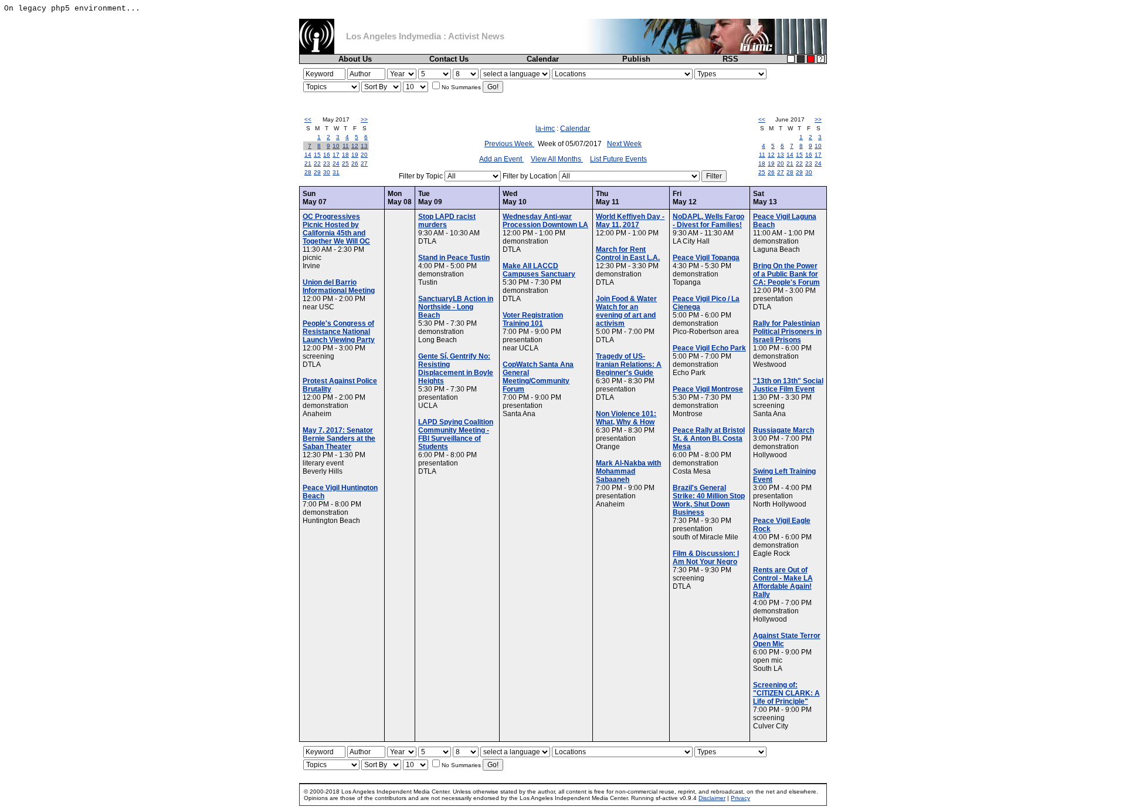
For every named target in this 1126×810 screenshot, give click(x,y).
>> (364, 119)
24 (336, 163)
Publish (636, 59)
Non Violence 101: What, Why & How (626, 418)
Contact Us (449, 59)
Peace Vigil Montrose (708, 389)
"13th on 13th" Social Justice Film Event (788, 385)
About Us (355, 59)
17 (336, 154)
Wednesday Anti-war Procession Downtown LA (545, 220)
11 (345, 146)
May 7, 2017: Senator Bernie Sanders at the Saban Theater (339, 438)
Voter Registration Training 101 (533, 319)
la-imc (545, 128)
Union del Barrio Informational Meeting (339, 286)
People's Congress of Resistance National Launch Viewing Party (339, 331)
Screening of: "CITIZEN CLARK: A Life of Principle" (786, 693)
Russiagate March (783, 430)
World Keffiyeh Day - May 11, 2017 (630, 220)
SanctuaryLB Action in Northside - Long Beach (455, 307)
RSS (730, 59)
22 (317, 163)
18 (345, 154)
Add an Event (501, 159)
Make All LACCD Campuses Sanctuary (539, 270)
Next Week (624, 144)
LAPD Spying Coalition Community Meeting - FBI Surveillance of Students (455, 434)
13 (364, 146)
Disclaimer (711, 798)
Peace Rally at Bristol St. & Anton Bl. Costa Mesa (709, 438)
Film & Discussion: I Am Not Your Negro (706, 557)
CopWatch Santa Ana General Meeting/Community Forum (538, 376)
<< (307, 119)
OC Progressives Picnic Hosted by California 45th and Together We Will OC (336, 228)
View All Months (557, 159)
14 (307, 154)
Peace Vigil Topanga (706, 258)
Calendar (543, 59)
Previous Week (509, 144)
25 (345, 163)
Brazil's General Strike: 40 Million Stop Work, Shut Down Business (709, 500)
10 (336, 146)
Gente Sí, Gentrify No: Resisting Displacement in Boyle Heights (455, 368)
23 (326, 163)
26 (354, 163)
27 (364, 163)
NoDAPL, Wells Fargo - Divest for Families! (708, 220)
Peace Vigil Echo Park (709, 348)
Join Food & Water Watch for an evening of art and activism (626, 311)
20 (364, 154)
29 (317, 172)
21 (307, 163)
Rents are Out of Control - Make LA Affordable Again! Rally (783, 582)
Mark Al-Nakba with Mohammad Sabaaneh (628, 471)
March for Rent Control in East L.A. (628, 253)
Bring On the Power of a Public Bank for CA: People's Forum (786, 274)
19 (354, 154)
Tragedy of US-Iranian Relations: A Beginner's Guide (629, 364)
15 (317, 154)
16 (326, 154)
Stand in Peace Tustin (454, 258)
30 (326, 172)
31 (336, 172)
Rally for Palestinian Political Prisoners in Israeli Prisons (787, 331)
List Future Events (618, 159)
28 (307, 172)
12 (354, 146)
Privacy (740, 798)
